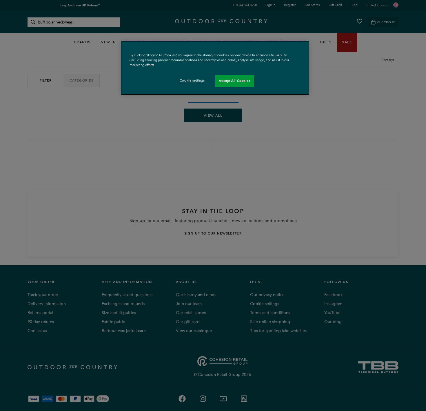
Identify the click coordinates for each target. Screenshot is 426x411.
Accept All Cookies (234, 81)
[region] (215, 68)
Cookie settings (192, 80)
